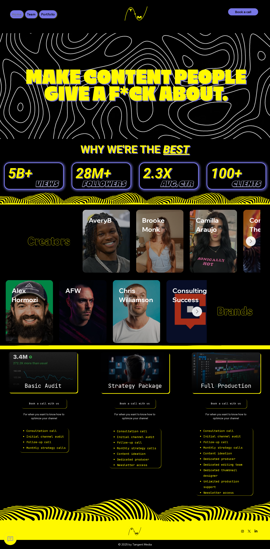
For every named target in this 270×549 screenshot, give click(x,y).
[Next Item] (251, 241)
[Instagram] (242, 531)
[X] (249, 531)
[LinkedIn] (256, 531)
